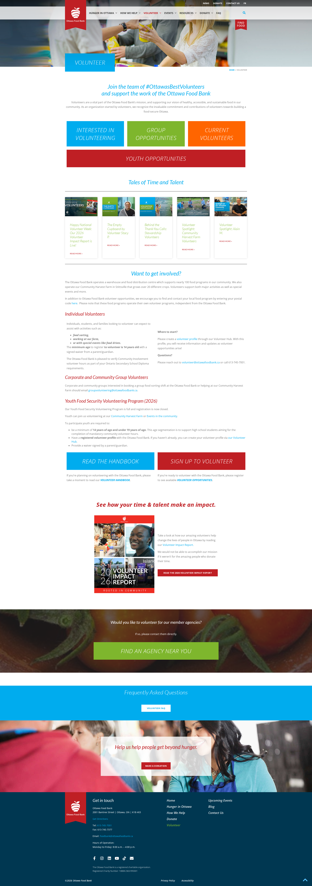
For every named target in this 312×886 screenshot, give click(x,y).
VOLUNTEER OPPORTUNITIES (194, 480)
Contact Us (233, 3)
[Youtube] (117, 858)
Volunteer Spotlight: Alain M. (229, 229)
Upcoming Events (220, 800)
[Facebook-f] (94, 858)
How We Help (128, 13)
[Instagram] (102, 858)
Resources (186, 13)
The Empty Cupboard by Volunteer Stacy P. (117, 231)
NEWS (206, 3)
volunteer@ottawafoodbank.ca (201, 362)
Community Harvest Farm (127, 416)
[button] (244, 13)
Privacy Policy (168, 880)
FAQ (218, 13)
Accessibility (188, 880)
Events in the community (162, 416)
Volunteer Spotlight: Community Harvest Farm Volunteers (191, 233)
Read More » (76, 253)
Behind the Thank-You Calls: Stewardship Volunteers (156, 231)
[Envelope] (132, 858)
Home (231, 70)
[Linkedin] (109, 858)
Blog (211, 806)
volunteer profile (187, 339)
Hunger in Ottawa (101, 13)
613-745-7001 (104, 825)
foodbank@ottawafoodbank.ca (116, 836)
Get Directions (100, 818)
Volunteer (151, 13)
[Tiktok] (124, 858)
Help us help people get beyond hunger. (156, 747)
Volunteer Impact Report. (178, 545)
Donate (217, 3)
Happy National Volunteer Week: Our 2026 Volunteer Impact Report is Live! (81, 235)
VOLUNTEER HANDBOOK (115, 480)
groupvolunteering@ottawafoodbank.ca (112, 390)
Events (168, 13)
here (74, 303)
